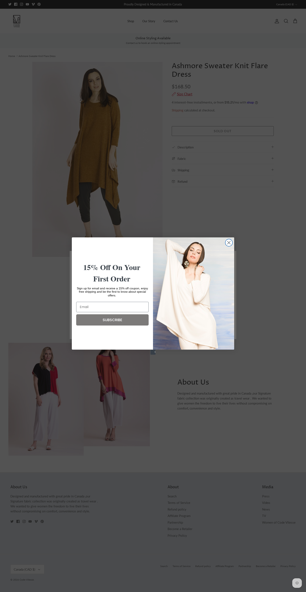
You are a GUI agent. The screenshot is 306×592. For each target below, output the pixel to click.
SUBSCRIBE (112, 319)
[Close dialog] (229, 242)
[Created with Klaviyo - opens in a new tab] (153, 352)
